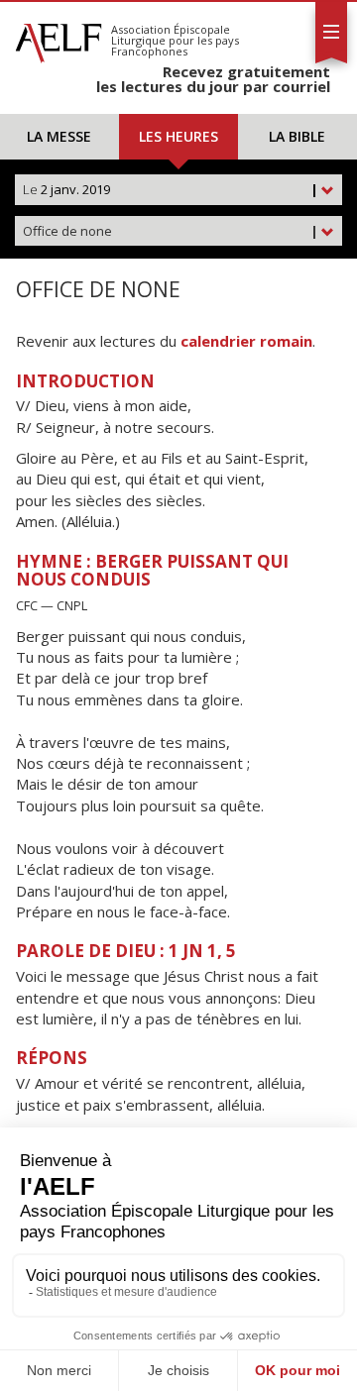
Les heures (178, 136)
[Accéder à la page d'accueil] (58, 38)
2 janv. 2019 (170, 189)
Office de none (170, 231)
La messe (59, 136)
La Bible (297, 136)
